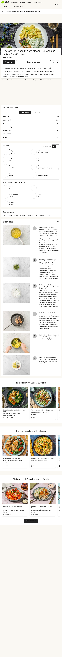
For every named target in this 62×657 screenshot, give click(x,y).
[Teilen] (57, 62)
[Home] (3, 11)
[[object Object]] (53, 62)
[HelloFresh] (5, 2)
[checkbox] (3, 57)
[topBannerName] (31, 18)
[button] (31, 146)
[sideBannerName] (31, 93)
